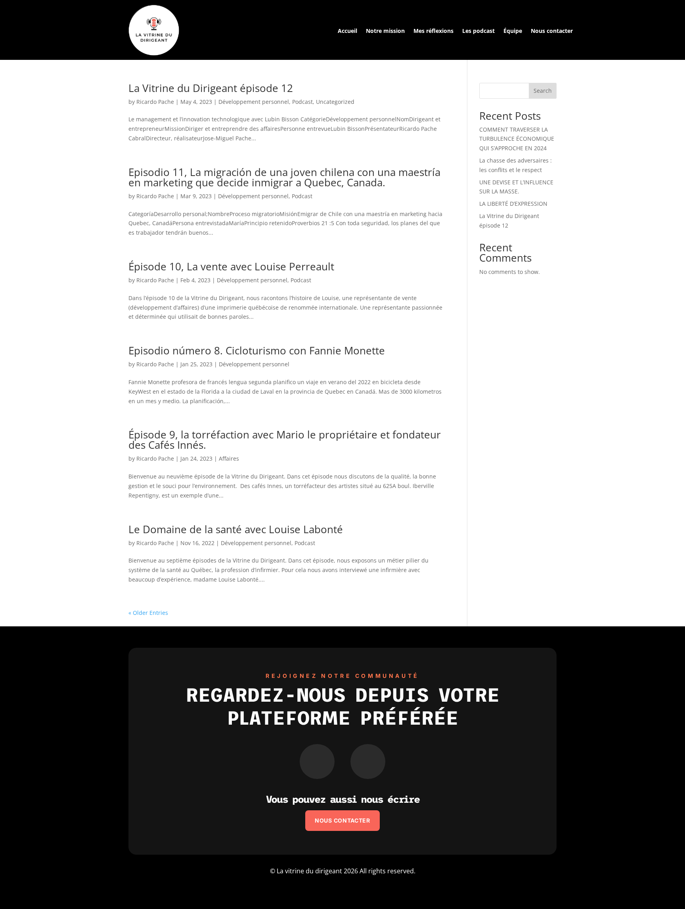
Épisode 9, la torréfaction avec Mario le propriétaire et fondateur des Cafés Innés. (284, 439)
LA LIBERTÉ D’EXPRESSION (513, 203)
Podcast (302, 101)
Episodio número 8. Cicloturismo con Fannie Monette (256, 350)
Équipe (512, 31)
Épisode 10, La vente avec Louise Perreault (231, 266)
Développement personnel (253, 101)
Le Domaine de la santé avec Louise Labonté (235, 529)
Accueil (347, 31)
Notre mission (385, 31)
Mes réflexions (433, 31)
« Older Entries (148, 612)
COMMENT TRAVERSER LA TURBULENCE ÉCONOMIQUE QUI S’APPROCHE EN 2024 (516, 139)
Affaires (229, 458)
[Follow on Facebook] (367, 761)
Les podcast (478, 31)
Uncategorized (335, 101)
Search (543, 90)
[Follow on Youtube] (317, 761)
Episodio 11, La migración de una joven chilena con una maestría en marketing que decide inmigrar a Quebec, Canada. (284, 177)
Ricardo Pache (155, 101)
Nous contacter (552, 31)
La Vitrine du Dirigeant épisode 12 (210, 88)
